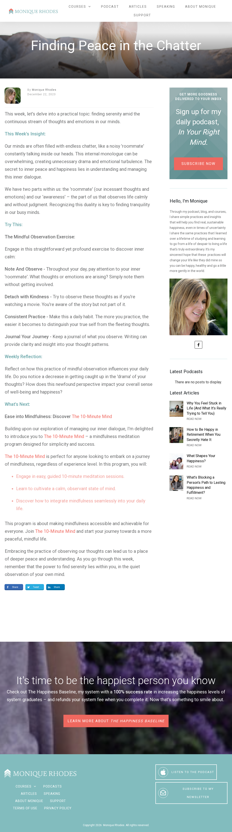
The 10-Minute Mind (92, 416)
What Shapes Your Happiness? (198, 461)
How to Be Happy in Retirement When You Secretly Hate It (198, 437)
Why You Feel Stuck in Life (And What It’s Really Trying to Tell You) (198, 411)
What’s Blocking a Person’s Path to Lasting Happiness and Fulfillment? (198, 488)
